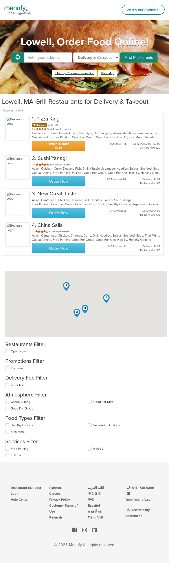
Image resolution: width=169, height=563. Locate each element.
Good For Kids (103, 402)
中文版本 (94, 494)
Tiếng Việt (95, 517)
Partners (55, 488)
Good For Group (22, 408)
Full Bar (16, 455)
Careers (55, 494)
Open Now (18, 351)
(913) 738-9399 (142, 488)
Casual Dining (20, 402)
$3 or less (18, 385)
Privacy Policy (59, 500)
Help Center (20, 500)
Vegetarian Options (106, 425)
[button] (66, 286)
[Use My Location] (17, 57)
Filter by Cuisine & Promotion (74, 73)
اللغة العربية (96, 488)
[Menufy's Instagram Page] (84, 530)
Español (94, 505)
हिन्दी (91, 500)
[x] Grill (19, 110)
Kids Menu (18, 432)
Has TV (98, 449)
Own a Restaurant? (143, 9)
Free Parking (19, 449)
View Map (107, 73)
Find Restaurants (139, 57)
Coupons (17, 368)
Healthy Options (22, 425)
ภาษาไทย (95, 511)
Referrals (55, 517)
